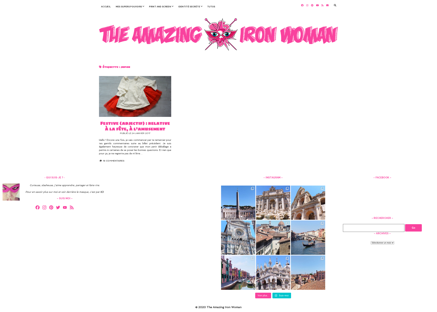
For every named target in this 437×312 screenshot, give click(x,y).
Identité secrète (189, 6)
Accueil (106, 6)
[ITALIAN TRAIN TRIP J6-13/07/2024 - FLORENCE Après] (238, 237)
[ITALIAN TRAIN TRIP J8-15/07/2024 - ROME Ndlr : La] (273, 203)
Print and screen (160, 6)
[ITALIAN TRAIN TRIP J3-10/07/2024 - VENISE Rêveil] (238, 272)
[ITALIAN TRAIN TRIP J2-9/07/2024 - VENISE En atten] (273, 272)
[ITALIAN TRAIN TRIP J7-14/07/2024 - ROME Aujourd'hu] (308, 203)
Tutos (211, 6)
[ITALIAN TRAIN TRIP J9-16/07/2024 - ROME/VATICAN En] (238, 203)
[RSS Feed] (71, 208)
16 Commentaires (113, 161)
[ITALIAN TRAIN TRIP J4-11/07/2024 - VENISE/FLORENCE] (308, 237)
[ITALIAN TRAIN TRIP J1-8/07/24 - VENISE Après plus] (308, 272)
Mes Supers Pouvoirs (129, 6)
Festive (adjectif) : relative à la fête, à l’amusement (135, 96)
